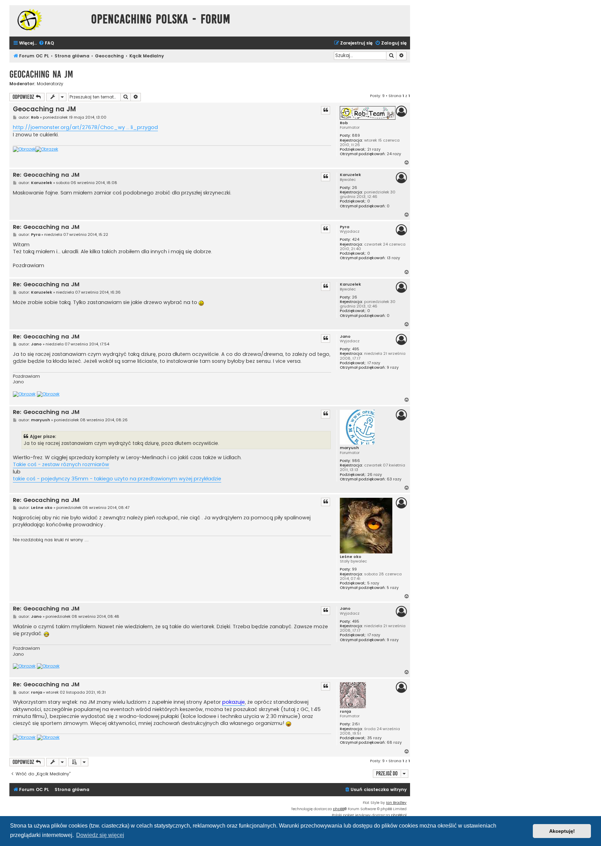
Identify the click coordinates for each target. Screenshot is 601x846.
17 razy (373, 363)
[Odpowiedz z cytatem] (325, 110)
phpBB (338, 809)
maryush (349, 448)
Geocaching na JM (41, 74)
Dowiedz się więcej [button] (100, 835)
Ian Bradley (396, 802)
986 (356, 460)
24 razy (394, 154)
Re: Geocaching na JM (46, 175)
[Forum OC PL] (48, 19)
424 (355, 239)
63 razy (394, 479)
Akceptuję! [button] (562, 831)
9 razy (393, 367)
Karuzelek (350, 175)
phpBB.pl (399, 815)
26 (354, 187)
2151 (356, 724)
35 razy (374, 738)
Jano (345, 336)
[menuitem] (46, 43)
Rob (344, 123)
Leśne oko (350, 556)
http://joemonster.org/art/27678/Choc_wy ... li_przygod (85, 127)
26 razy (374, 474)
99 (354, 569)
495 (355, 349)
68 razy (394, 742)
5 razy (373, 583)
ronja (345, 711)
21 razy (373, 149)
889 (356, 135)
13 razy (393, 258)
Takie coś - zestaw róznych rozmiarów (61, 464)
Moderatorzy (50, 84)
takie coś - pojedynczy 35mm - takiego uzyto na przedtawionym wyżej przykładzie (117, 478)
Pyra (344, 227)
